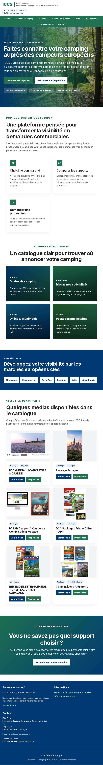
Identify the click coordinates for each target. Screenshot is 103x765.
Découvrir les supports (18, 80)
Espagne (61, 380)
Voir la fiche (17, 479)
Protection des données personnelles (72, 692)
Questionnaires (92, 19)
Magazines (42, 19)
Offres (77, 19)
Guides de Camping (24, 19)
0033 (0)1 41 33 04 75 (17, 10)
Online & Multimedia (61, 19)
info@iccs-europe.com (13, 13)
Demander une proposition (51, 80)
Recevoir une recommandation (51, 662)
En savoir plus (9, 705)
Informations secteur (64, 696)
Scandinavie (88, 380)
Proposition (34, 479)
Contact (61, 24)
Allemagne (11, 380)
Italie (74, 380)
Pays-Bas (47, 380)
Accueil (7, 19)
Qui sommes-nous (46, 24)
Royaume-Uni (29, 380)
